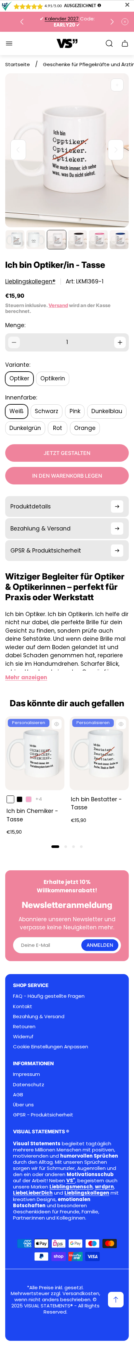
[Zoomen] (117, 84)
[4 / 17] (77, 239)
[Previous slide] (22, 22)
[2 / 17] (36, 239)
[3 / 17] (56, 239)
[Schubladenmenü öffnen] (9, 43)
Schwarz (46, 411)
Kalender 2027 (62, 18)
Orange (85, 428)
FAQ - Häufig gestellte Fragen (49, 996)
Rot (57, 428)
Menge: (15, 325)
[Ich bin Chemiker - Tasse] (34, 753)
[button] (55, 846)
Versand (58, 305)
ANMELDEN (100, 945)
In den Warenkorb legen (67, 475)
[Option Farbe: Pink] (29, 799)
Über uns (23, 1104)
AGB (18, 1094)
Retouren (24, 1026)
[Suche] (109, 43)
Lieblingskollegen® (30, 281)
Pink (75, 411)
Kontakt (22, 1006)
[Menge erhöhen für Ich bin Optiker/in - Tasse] (120, 342)
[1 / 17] (15, 239)
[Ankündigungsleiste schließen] (125, 22)
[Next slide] (112, 22)
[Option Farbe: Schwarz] (19, 799)
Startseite (17, 64)
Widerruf (23, 1036)
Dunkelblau (106, 411)
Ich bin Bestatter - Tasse (96, 803)
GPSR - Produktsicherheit (43, 1114)
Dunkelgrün (25, 428)
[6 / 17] (119, 239)
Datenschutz (28, 1084)
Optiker (19, 378)
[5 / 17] (98, 239)
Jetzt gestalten (67, 453)
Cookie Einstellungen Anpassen (50, 1046)
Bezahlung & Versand (38, 1016)
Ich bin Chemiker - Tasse (32, 815)
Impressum (26, 1074)
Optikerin (52, 378)
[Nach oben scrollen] (116, 1299)
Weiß (16, 411)
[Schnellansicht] (56, 724)
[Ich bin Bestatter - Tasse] (99, 753)
